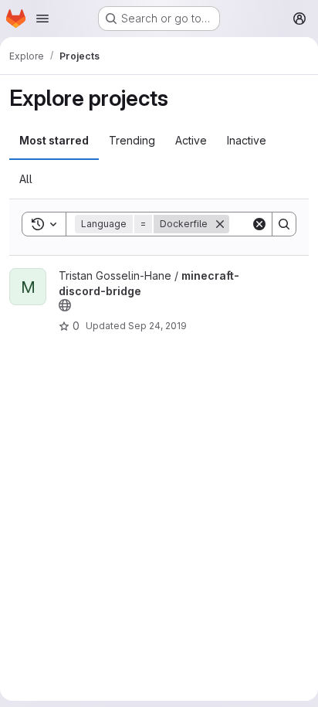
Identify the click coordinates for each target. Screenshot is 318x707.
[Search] (284, 224)
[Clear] (259, 224)
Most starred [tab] (54, 140)
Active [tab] (191, 140)
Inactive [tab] (246, 140)
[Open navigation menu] (42, 18)
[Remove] (220, 224)
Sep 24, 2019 (157, 325)
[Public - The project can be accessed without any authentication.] (65, 305)
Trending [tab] (132, 140)
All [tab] (25, 178)
